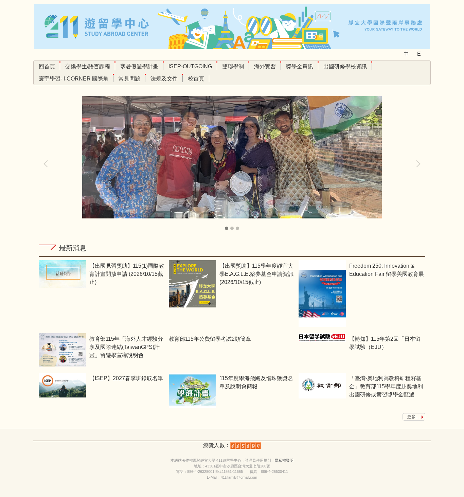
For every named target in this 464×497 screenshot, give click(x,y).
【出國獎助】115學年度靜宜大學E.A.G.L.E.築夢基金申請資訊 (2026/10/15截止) (256, 274)
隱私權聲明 (284, 460)
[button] (47, 163)
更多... (413, 416)
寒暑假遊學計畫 (139, 66)
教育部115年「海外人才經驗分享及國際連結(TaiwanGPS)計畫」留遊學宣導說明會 (126, 347)
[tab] (226, 228)
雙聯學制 (233, 66)
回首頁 (47, 66)
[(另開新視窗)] (62, 274)
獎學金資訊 (299, 66)
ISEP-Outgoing (190, 66)
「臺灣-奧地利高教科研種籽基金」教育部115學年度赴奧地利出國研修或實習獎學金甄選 (386, 386)
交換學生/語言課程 (87, 66)
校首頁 (196, 79)
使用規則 (263, 460)
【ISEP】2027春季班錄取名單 (126, 378)
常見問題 (129, 79)
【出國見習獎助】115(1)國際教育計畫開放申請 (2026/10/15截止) (126, 274)
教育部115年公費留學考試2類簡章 (210, 339)
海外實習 (265, 66)
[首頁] (232, 26)
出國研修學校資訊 (345, 66)
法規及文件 (164, 79)
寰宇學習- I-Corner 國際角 (73, 79)
